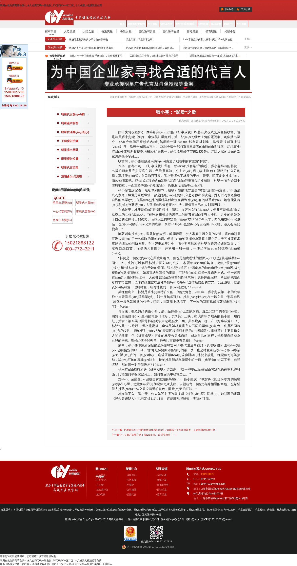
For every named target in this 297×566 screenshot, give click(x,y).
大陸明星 (162, 475)
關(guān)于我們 (136, 23)
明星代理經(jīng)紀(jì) (75, 132)
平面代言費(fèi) (62, 211)
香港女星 (126, 31)
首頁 (122, 23)
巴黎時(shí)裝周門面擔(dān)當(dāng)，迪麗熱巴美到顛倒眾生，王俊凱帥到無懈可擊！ (170, 430)
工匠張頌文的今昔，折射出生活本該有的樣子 (154, 55)
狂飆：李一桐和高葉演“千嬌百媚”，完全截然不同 (96, 55)
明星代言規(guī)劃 (73, 114)
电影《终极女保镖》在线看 (14, 564)
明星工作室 (166, 23)
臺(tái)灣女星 (171, 31)
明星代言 (131, 494)
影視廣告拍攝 (69, 158)
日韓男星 (192, 31)
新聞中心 (229, 23)
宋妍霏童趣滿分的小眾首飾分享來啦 (88, 39)
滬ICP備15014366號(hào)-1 (216, 519)
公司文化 (101, 480)
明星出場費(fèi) (62, 202)
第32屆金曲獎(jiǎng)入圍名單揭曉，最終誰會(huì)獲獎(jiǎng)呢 (160, 47)
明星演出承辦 (69, 149)
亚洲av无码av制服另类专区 (87, 564)
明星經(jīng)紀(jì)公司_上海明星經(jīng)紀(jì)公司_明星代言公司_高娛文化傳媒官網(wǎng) (177, 96)
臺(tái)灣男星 (147, 31)
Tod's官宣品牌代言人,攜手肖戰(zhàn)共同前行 (207, 39)
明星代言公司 (152, 519)
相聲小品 (230, 31)
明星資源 (152, 23)
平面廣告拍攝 (69, 141)
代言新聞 (131, 480)
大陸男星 (69, 31)
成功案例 (216, 23)
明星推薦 (241, 23)
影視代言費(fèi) (85, 211)
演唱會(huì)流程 (71, 176)
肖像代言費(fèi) (62, 220)
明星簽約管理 (69, 123)
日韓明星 (162, 489)
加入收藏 (245, 9)
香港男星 (107, 31)
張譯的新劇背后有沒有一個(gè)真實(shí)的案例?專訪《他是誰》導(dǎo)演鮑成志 (233, 55)
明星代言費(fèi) (85, 202)
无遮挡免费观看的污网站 (43, 564)
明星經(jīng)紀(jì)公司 (172, 519)
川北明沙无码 (64, 564)
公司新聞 (131, 489)
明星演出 (203, 23)
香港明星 (162, 480)
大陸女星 (88, 31)
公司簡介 (101, 475)
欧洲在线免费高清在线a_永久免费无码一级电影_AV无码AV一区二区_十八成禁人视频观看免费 (51, 5)
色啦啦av (107, 564)
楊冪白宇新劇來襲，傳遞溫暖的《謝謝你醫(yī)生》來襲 (212, 47)
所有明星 (50, 31)
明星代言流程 (69, 167)
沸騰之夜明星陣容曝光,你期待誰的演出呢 (91, 47)
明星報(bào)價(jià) (185, 23)
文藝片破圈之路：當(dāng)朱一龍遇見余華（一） (151, 434)
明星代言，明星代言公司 (139, 39)
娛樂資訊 (246, 96)
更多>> (248, 39)
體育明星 (211, 31)
